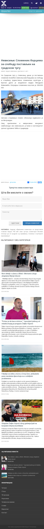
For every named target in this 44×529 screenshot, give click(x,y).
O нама (4, 505)
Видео (9, 8)
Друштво (13, 182)
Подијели (33, 182)
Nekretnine (25, 8)
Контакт (4, 512)
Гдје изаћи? (34, 8)
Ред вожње (5, 498)
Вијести (3, 8)
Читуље (4, 488)
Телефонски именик (8, 502)
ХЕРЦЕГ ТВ (32, 11)
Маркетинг (5, 509)
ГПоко (4, 491)
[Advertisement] (22, 36)
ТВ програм (17, 8)
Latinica (26, 3)
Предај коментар (32, 223)
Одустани (15, 223)
